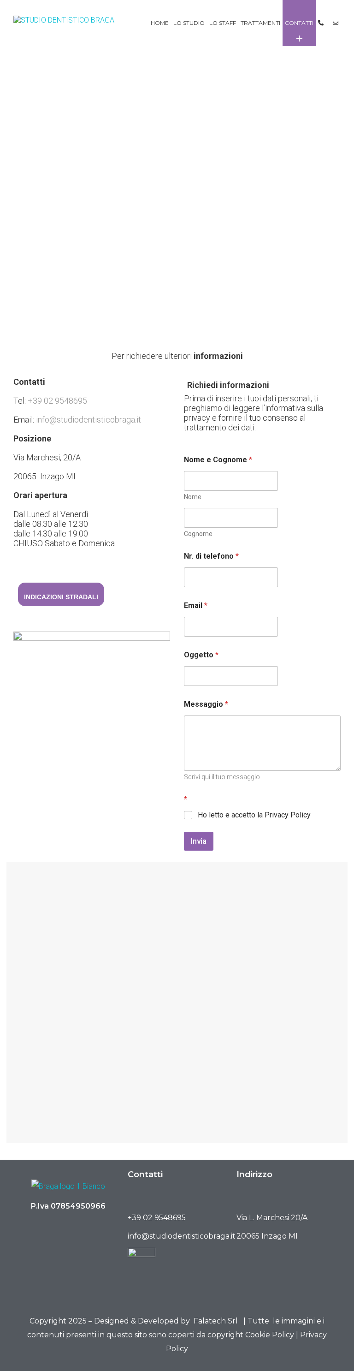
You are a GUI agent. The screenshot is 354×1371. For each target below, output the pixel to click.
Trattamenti (260, 22)
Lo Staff (222, 22)
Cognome (198, 533)
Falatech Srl (216, 1321)
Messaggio (206, 704)
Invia (198, 841)
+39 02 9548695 (57, 400)
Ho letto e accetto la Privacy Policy (254, 815)
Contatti (299, 22)
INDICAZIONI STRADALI (61, 597)
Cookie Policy (269, 1334)
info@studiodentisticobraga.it (88, 419)
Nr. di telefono (211, 556)
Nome (192, 497)
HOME (160, 22)
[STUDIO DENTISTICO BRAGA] (63, 23)
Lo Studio (189, 22)
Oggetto (201, 654)
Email (195, 605)
